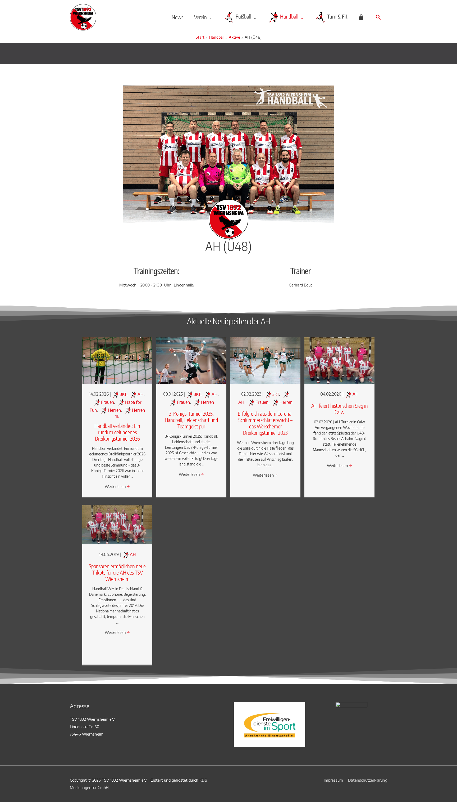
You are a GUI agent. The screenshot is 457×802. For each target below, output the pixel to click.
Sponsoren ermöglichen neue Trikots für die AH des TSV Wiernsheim (117, 572)
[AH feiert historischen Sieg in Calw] (339, 360)
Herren (114, 410)
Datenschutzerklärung (367, 780)
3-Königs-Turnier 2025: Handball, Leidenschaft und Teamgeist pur (191, 419)
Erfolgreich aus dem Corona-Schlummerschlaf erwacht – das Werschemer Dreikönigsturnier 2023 (265, 423)
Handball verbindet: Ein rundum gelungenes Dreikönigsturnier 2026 (117, 432)
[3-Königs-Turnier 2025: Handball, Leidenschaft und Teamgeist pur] (191, 360)
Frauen (107, 402)
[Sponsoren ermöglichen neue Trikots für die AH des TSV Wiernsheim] (117, 524)
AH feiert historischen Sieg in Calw (339, 408)
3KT (123, 394)
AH (141, 394)
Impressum (333, 780)
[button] (378, 17)
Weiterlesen (117, 486)
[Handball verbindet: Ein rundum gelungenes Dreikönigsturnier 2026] (117, 360)
